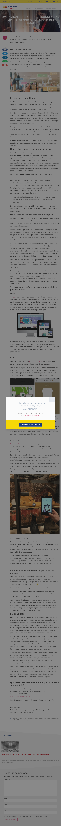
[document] (30, 413)
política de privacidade (32, 415)
